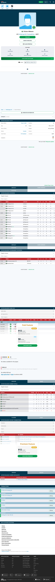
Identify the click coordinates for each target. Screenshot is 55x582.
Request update (50, 141)
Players (14, 417)
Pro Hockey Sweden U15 (12, 261)
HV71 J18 (9, 213)
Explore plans (27, 345)
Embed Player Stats (48, 185)
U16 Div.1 (25, 204)
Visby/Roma (9, 226)
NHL (13, 558)
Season (14, 472)
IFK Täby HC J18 (10, 210)
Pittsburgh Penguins (26, 565)
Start (2, 109)
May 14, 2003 (23, 123)
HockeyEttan (31, 34)
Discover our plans (27, 58)
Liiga (13, 565)
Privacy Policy (36, 563)
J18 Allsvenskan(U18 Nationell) (8, 397)
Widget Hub (36, 558)
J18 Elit (24, 210)
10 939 (21, 62)
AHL (12, 563)
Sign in (46, 1)
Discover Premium (27, 456)
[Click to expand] (54, 420)
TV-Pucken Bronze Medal (22, 479)
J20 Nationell (25, 219)
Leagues (13, 381)
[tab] (14, 187)
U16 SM (24, 208)
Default (14, 187)
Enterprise (36, 570)
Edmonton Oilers (26, 562)
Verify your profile (5, 551)
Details (51, 490)
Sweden (24, 131)
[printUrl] (27, 69)
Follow (27, 37)
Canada (2, 560)
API (34, 567)
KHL (12, 560)
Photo (35, 565)
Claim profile (28, 44)
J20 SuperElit (25, 217)
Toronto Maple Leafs (26, 567)
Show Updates (27, 40)
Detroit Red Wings (26, 560)
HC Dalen (9, 228)
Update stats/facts (28, 112)
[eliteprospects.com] (3, 2)
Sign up (40, 1)
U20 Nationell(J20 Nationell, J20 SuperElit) (10, 408)
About (35, 560)
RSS (34, 568)
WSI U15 (28, 261)
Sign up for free (5, 374)
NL (12, 567)
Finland (2, 563)
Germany (2, 565)
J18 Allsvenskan (26, 215)
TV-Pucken (29, 263)
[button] (27, 37)
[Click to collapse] (54, 193)
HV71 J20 (9, 217)
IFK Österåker (23, 133)
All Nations (3, 567)
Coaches (13, 190)
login (12, 374)
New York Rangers (26, 563)
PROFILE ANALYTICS (31, 62)
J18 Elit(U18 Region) (6, 399)
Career (35, 572)
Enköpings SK (22, 34)
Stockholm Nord (10, 263)
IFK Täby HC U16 (10, 204)
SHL (12, 562)
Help (34, 562)
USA (2, 562)
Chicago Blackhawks (26, 558)
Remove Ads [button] (31, 73)
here (27, 551)
